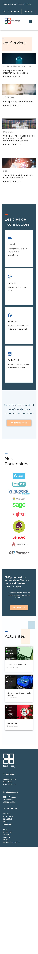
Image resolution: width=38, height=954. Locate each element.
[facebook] (8, 11)
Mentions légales (11, 842)
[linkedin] (17, 11)
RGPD (5, 840)
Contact (7, 835)
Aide (5, 830)
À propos (7, 832)
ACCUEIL (6, 814)
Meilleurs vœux (13, 723)
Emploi (6, 837)
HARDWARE (8, 816)
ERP (5, 822)
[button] (4, 11)
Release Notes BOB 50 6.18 (16, 665)
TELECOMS (7, 824)
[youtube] (14, 11)
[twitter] (11, 11)
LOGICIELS (7, 819)
